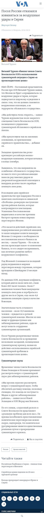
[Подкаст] (32, 498)
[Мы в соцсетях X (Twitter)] (9, 498)
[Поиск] (22, 516)
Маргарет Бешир (8, 25)
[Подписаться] (37, 498)
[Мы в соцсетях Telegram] (3, 504)
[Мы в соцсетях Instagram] (20, 498)
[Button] (36, 35)
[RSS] (26, 498)
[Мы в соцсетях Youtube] (15, 498)
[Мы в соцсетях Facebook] (3, 498)
